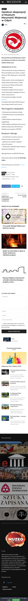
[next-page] (5, 288)
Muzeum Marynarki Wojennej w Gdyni (10, 176)
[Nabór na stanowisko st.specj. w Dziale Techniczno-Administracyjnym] (14, 241)
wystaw (4, 99)
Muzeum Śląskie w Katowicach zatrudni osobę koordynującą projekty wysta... (13, 280)
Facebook (9, 582)
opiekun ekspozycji (6, 178)
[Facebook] (4, 582)
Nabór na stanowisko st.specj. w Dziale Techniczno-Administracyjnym (14, 253)
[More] (22, 186)
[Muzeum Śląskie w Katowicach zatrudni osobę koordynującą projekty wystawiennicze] (14, 268)
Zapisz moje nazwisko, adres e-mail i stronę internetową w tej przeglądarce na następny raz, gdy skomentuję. (13, 325)
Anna (6, 24)
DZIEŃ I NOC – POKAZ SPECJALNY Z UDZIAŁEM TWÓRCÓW (7, 198)
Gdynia (13, 174)
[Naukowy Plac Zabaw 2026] (14, 358)
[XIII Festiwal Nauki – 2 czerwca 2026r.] (5, 418)
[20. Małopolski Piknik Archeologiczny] (5, 395)
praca (4, 9)
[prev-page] (3, 288)
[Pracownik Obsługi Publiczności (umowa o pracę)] (14, 216)
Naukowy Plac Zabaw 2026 (11, 366)
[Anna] (3, 25)
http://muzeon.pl (15, 341)
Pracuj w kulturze (11, 172)
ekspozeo (8, 174)
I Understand (16, 599)
